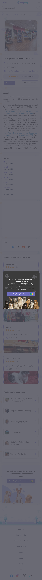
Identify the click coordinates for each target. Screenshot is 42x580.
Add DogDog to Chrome (19, 294)
